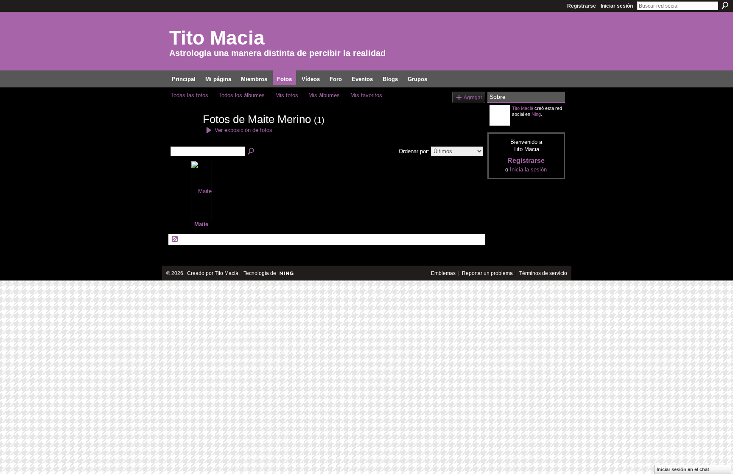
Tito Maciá (522, 108)
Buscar (725, 5)
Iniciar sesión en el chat (683, 469)
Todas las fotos (189, 95)
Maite (201, 224)
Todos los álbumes (241, 95)
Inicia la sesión (528, 169)
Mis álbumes (324, 95)
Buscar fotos (251, 151)
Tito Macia (217, 38)
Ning (536, 114)
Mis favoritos (366, 95)
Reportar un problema (487, 273)
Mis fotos (286, 95)
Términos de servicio (543, 273)
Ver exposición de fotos (243, 130)
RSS (175, 239)
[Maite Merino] (184, 134)
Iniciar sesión (617, 6)
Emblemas (443, 273)
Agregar (473, 97)
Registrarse (581, 6)
